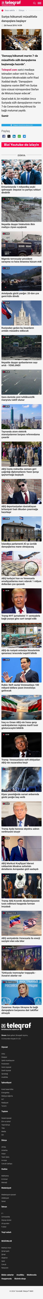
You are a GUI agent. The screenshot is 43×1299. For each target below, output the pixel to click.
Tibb (3, 1128)
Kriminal (4, 1179)
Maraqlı (4, 1182)
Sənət (3, 1201)
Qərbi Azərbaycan (7, 1060)
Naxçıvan (4, 1268)
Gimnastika (5, 1217)
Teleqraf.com (9, 69)
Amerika (4, 1150)
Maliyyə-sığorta (7, 1096)
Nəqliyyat (4, 1103)
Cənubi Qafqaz (6, 1164)
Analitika (4, 1077)
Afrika (3, 1147)
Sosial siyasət (6, 1118)
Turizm (3, 1106)
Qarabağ (4, 1074)
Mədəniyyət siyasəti (8, 1195)
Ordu (3, 1054)
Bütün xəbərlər (7, 1275)
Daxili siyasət (6, 1070)
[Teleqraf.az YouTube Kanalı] (21, 144)
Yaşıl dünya (5, 1125)
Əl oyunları (5, 1223)
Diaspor (4, 1057)
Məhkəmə (5, 1176)
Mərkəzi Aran (6, 1248)
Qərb (3, 1261)
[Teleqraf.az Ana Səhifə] (11, 3)
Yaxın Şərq (5, 1157)
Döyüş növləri (6, 1220)
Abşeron (4, 1258)
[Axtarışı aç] (34, 3)
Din (2, 1135)
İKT (2, 1099)
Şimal (3, 1254)
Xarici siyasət (6, 1067)
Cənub (3, 1264)
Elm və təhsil (6, 1121)
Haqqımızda (6, 1279)
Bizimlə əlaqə (20, 1279)
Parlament (5, 1064)
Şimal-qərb (5, 1251)
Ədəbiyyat (5, 1198)
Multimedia (32, 1275)
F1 (2, 1213)
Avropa (4, 1160)
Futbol (3, 1227)
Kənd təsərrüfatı (7, 1089)
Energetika (5, 1093)
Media (3, 1131)
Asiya (3, 1154)
